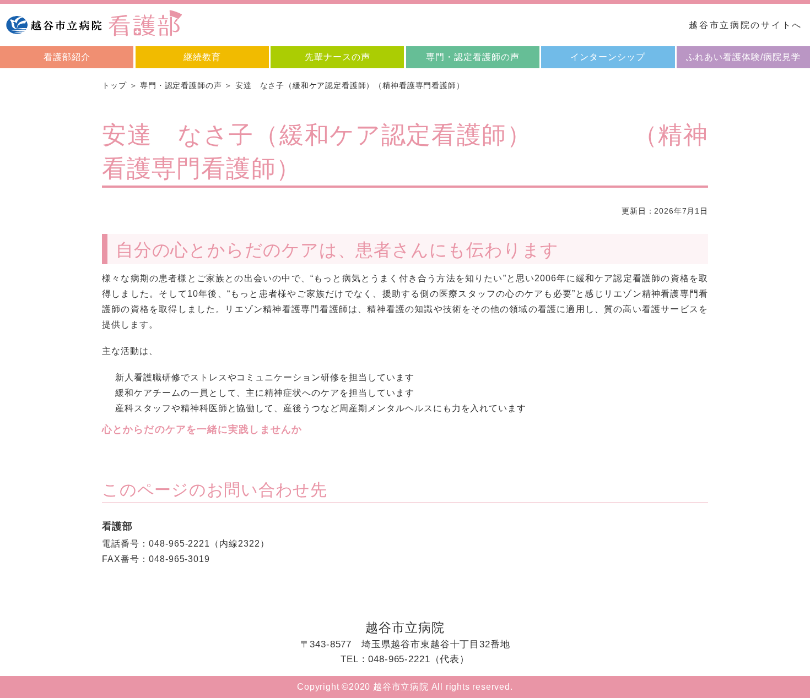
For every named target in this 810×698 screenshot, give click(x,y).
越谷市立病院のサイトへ (745, 25)
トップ (114, 85)
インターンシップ (607, 57)
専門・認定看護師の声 (473, 57)
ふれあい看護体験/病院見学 (743, 57)
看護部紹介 (67, 57)
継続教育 (202, 57)
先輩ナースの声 (337, 57)
